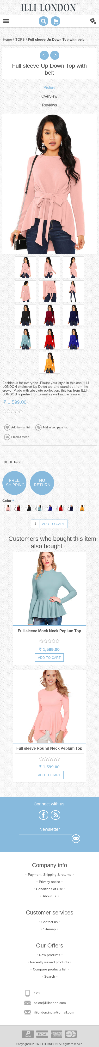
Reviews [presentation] (49, 105)
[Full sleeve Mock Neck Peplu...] (44, 55)
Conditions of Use (49, 889)
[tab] (49, 87)
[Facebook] (43, 815)
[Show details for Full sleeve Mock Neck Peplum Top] (49, 588)
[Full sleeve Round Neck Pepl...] (54, 55)
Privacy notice (49, 882)
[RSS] (55, 815)
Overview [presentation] (49, 96)
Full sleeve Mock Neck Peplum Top (49, 631)
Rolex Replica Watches (38, 911)
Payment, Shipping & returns (49, 874)
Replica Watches (11, 911)
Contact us (49, 922)
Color (7, 501)
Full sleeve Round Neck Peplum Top (49, 748)
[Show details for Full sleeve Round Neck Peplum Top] (49, 706)
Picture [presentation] (49, 87)
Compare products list (49, 969)
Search (49, 976)
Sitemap (49, 929)
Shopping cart (55, 21)
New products (49, 955)
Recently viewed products (49, 962)
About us (49, 896)
